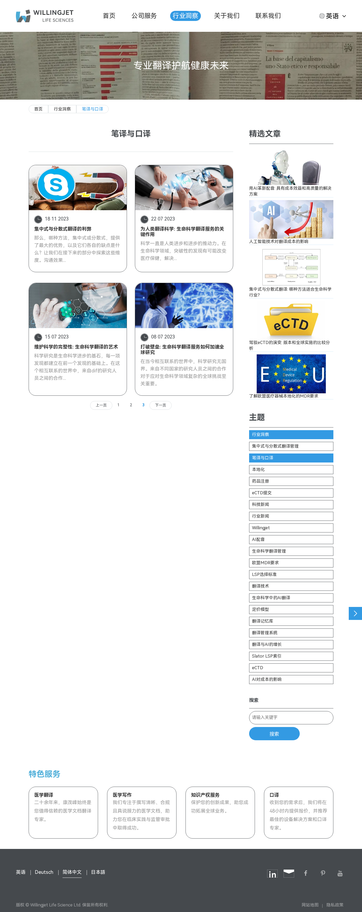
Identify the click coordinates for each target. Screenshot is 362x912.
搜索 (274, 734)
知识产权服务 (205, 795)
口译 (274, 795)
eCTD (257, 667)
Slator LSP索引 (266, 656)
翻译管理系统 (264, 632)
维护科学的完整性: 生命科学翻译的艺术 (76, 347)
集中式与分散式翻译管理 (275, 446)
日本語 (98, 872)
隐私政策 (334, 904)
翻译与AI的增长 (267, 644)
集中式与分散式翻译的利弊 (62, 229)
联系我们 (268, 16)
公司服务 (144, 16)
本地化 (258, 469)
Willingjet (261, 527)
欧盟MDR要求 (265, 562)
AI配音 (258, 539)
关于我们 (227, 16)
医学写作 (122, 795)
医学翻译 (43, 795)
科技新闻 (260, 504)
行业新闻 (260, 516)
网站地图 (310, 904)
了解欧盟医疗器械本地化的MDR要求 (283, 396)
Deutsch (44, 872)
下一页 (160, 405)
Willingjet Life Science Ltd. (55, 904)
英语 (332, 16)
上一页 (101, 405)
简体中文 (72, 872)
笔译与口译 (92, 109)
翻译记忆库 (262, 621)
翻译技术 (260, 586)
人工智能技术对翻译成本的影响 (278, 241)
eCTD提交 (262, 492)
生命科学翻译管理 (269, 551)
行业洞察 (185, 16)
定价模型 (260, 609)
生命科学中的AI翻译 (271, 597)
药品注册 (260, 481)
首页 (109, 16)
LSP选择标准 (264, 574)
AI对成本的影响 (267, 679)
